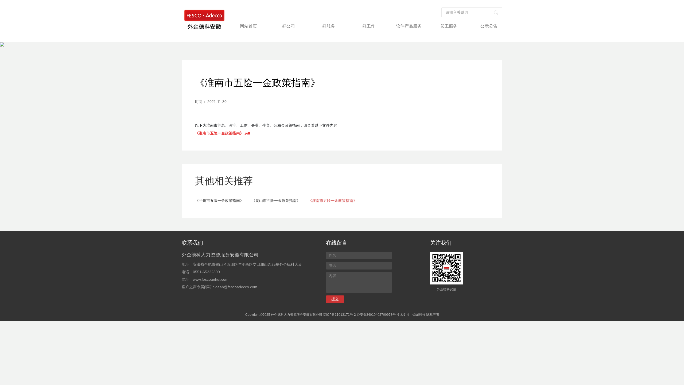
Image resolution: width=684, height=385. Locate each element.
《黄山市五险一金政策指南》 (276, 200)
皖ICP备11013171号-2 (339, 315)
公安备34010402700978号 (376, 315)
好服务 (328, 26)
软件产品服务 (409, 26)
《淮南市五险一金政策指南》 (332, 200)
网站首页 (248, 26)
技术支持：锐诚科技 (411, 315)
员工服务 (448, 26)
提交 (335, 299)
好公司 (288, 26)
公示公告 (489, 26)
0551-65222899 (206, 272)
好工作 (368, 26)
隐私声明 (432, 315)
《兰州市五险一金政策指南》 (219, 200)
